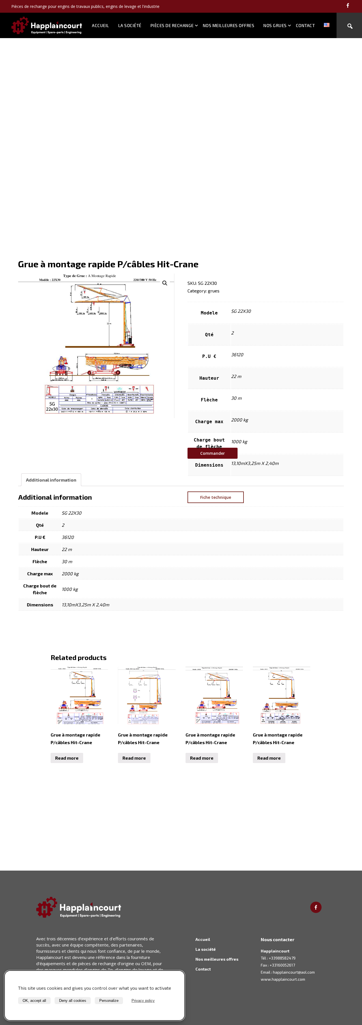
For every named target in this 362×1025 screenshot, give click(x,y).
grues (213, 290)
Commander (212, 453)
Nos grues (275, 25)
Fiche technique (215, 497)
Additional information (51, 479)
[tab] (51, 479)
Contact (305, 25)
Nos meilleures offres (229, 25)
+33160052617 (282, 965)
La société (129, 25)
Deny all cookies (72, 1000)
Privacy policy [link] (143, 1000)
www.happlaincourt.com (283, 979)
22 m (236, 376)
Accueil (100, 25)
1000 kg (239, 441)
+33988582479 (282, 958)
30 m (236, 398)
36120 (237, 354)
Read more (67, 757)
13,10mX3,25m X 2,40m (255, 463)
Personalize (108, 1000)
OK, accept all (34, 1000)
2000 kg (239, 419)
